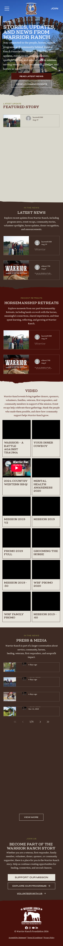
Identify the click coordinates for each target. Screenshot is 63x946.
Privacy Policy (49, 938)
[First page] (15, 722)
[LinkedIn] (36, 927)
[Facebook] (26, 927)
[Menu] (5, 8)
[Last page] (48, 722)
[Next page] (40, 722)
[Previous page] (23, 722)
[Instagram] (29, 927)
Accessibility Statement (17, 938)
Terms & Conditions (34, 938)
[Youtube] (33, 927)
